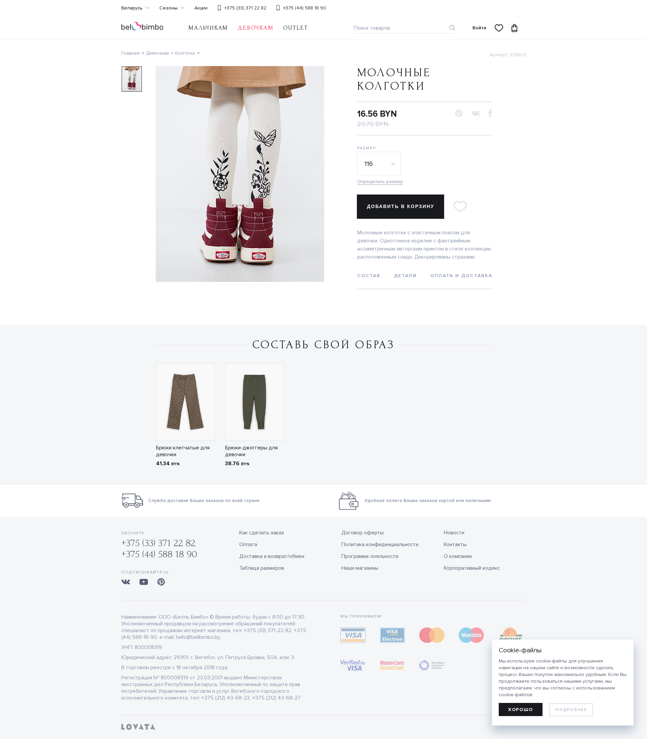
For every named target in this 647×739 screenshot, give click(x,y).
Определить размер (380, 181)
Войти (479, 28)
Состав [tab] (368, 275)
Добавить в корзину (400, 206)
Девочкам (255, 28)
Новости (454, 532)
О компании (458, 556)
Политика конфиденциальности (380, 544)
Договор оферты (362, 532)
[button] (459, 114)
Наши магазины (359, 568)
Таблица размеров (261, 568)
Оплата (248, 544)
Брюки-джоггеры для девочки (251, 451)
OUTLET (295, 28)
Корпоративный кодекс (472, 568)
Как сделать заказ (261, 532)
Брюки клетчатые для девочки (183, 451)
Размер (366, 148)
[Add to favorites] (460, 206)
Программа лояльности (369, 556)
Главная (130, 53)
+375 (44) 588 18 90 (304, 8)
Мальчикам (208, 28)
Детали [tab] (405, 275)
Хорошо (520, 709)
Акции (201, 8)
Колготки (185, 53)
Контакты (455, 544)
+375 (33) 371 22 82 (245, 8)
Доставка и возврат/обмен (271, 556)
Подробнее (571, 709)
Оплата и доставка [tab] (461, 275)
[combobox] (380, 163)
